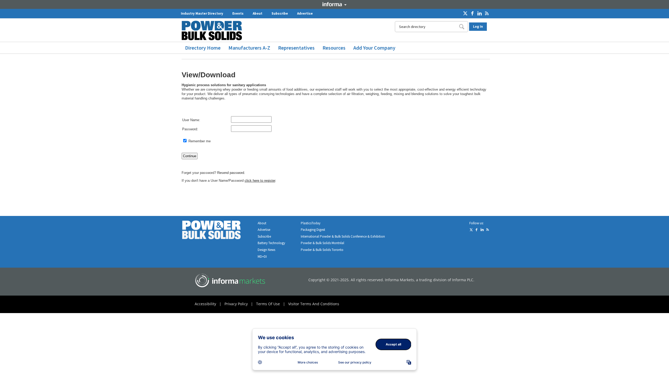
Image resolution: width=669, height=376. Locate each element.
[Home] (214, 30)
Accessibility (205, 303)
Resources (333, 47)
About (257, 13)
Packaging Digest (313, 229)
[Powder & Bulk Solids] (218, 231)
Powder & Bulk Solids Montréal (322, 243)
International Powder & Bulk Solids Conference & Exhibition (343, 236)
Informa (334, 4)
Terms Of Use (268, 303)
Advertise (305, 13)
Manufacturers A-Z (249, 47)
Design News (266, 250)
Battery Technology (271, 243)
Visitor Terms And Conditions (313, 303)
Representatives (296, 47)
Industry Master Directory (202, 13)
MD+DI (262, 256)
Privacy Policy (236, 303)
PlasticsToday (310, 223)
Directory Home (203, 47)
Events (238, 13)
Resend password (230, 173)
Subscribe (280, 13)
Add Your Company (374, 47)
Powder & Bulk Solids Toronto (322, 250)
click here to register (260, 181)
